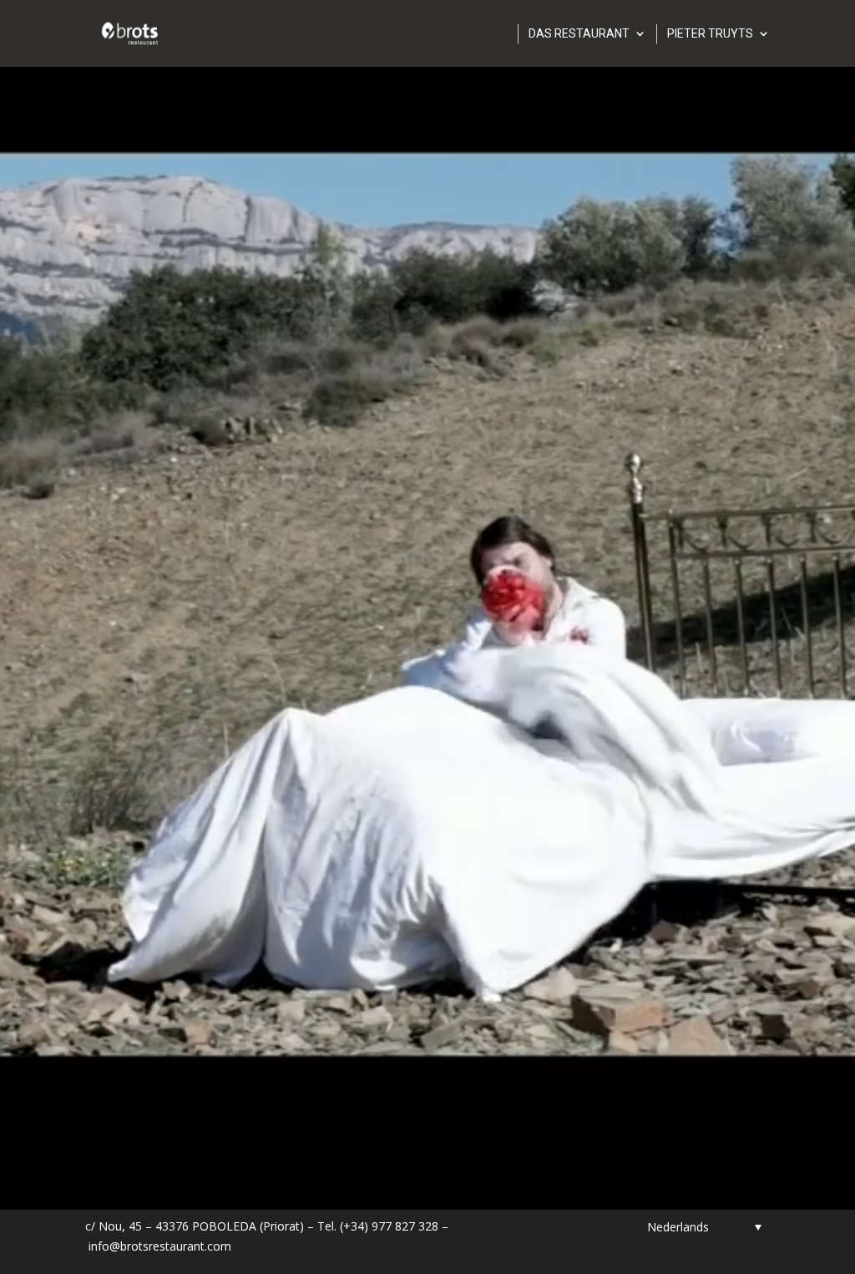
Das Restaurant (579, 34)
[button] (704, 1226)
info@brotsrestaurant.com (160, 1246)
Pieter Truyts (710, 34)
